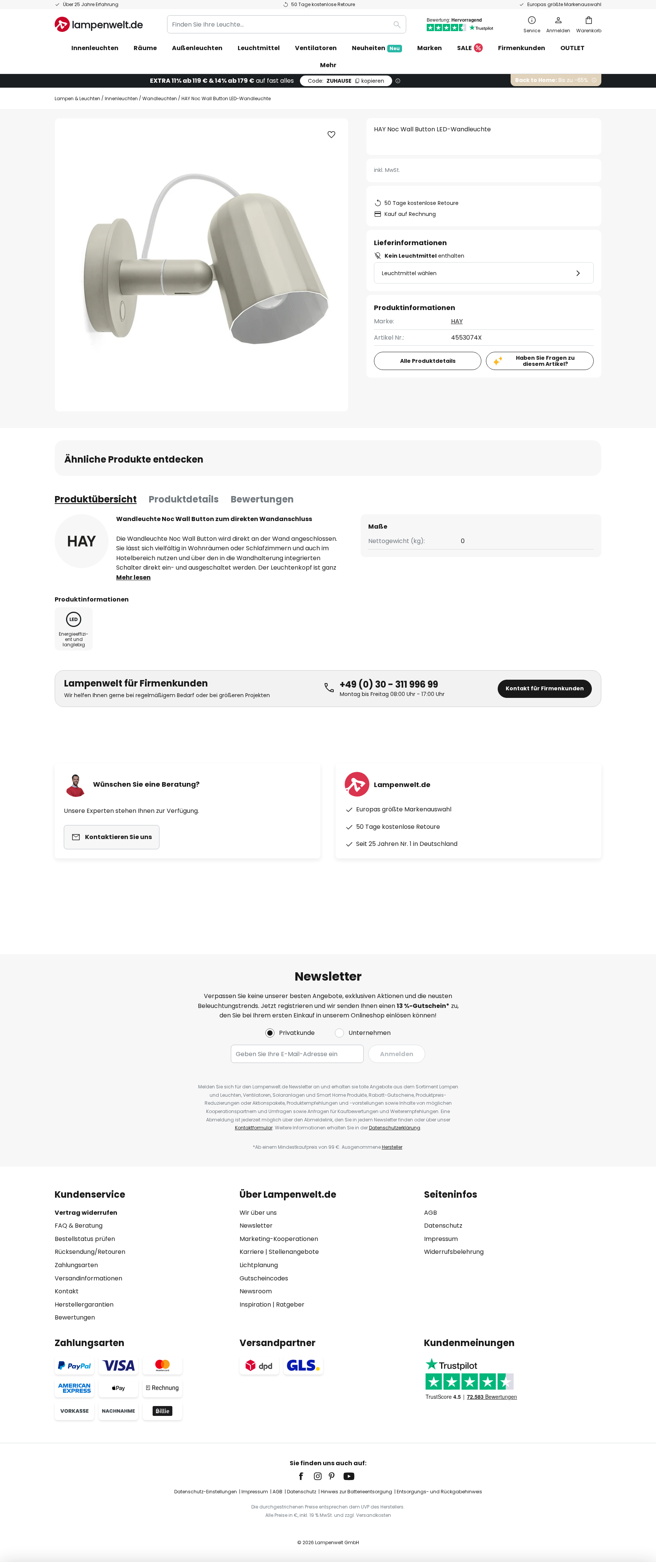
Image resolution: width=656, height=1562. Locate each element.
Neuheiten (376, 48)
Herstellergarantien (84, 1304)
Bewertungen (262, 499)
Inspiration (255, 1304)
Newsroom (256, 1291)
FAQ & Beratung (78, 1225)
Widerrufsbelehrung (454, 1251)
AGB (430, 1212)
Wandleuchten (159, 98)
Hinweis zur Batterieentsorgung (356, 1491)
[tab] (96, 499)
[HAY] (82, 541)
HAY (457, 321)
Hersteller (392, 1147)
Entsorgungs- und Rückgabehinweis (439, 1491)
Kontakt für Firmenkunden (545, 688)
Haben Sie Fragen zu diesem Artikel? (545, 361)
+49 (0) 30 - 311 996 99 (389, 684)
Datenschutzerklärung (394, 1127)
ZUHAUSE (346, 81)
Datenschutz (443, 1225)
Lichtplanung (259, 1265)
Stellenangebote (294, 1251)
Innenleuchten (121, 98)
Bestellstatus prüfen (85, 1238)
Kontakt (67, 1291)
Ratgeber (290, 1304)
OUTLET (572, 48)
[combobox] (286, 24)
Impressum (441, 1238)
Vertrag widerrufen (86, 1212)
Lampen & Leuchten (77, 98)
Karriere (252, 1251)
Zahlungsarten (76, 1265)
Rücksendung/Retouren (90, 1251)
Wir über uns (258, 1212)
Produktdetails (184, 499)
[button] (331, 134)
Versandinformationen (88, 1278)
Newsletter (256, 1225)
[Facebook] (306, 1476)
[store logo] (99, 24)
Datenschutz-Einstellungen (205, 1491)
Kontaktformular (254, 1127)
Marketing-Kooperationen (279, 1238)
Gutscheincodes (264, 1278)
